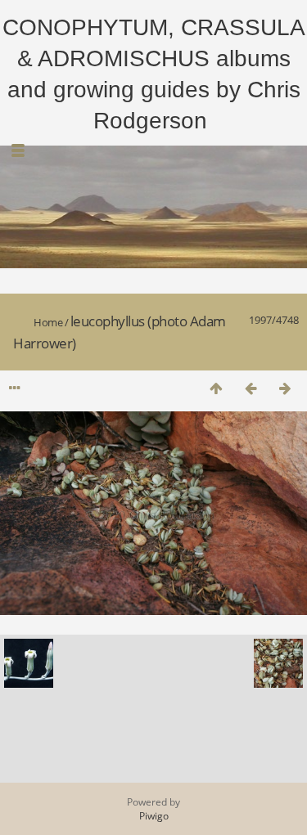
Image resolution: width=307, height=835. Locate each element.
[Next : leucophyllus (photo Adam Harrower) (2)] (285, 388)
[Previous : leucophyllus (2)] (250, 388)
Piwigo (154, 816)
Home (48, 322)
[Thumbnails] (216, 388)
